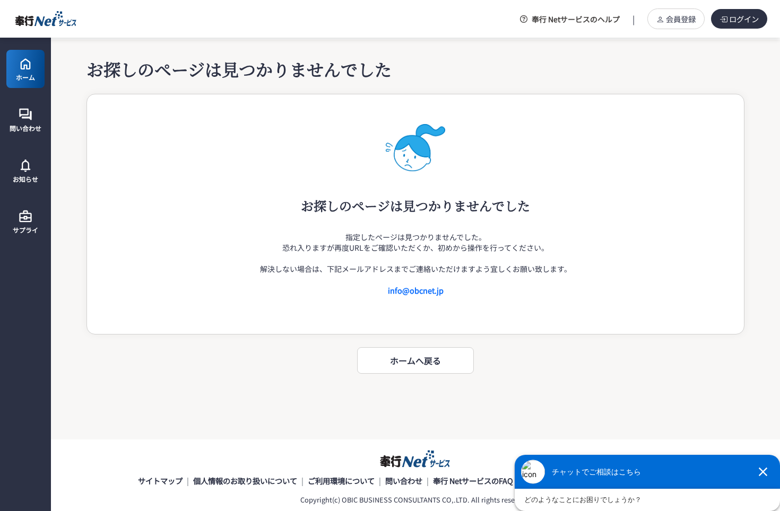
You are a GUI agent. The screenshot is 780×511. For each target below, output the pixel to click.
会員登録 (681, 18)
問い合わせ (403, 480)
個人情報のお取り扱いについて (245, 480)
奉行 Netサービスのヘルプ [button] (576, 19)
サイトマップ (160, 480)
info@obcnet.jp (416, 290)
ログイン (744, 18)
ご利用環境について (341, 480)
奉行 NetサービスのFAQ (473, 480)
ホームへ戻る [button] (415, 360)
